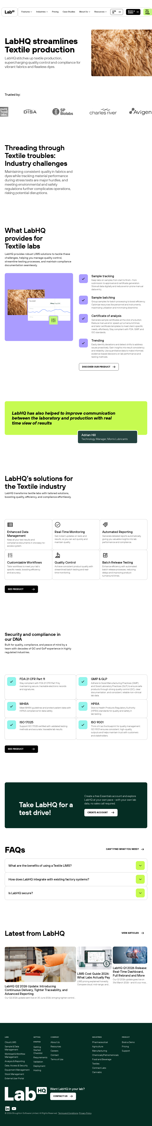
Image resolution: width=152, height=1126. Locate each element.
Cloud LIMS (10, 1042)
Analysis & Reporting (15, 1061)
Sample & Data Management (12, 1048)
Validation (38, 1061)
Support (126, 1050)
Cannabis (97, 1072)
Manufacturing (99, 1050)
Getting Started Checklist (37, 1050)
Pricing (125, 1046)
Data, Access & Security (16, 1065)
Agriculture (97, 1046)
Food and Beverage (101, 1059)
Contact (55, 1055)
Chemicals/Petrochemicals (105, 1055)
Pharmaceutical (100, 1042)
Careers (54, 1050)
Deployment (39, 1066)
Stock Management (14, 1074)
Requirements (40, 1057)
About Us (55, 1042)
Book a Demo (128, 1042)
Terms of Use (57, 1059)
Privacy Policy (85, 1113)
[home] (9, 12)
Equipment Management (17, 1069)
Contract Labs (99, 1067)
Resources (56, 1046)
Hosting (37, 1070)
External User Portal (14, 1078)
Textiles (95, 1063)
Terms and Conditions (68, 1113)
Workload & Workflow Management (15, 1055)
